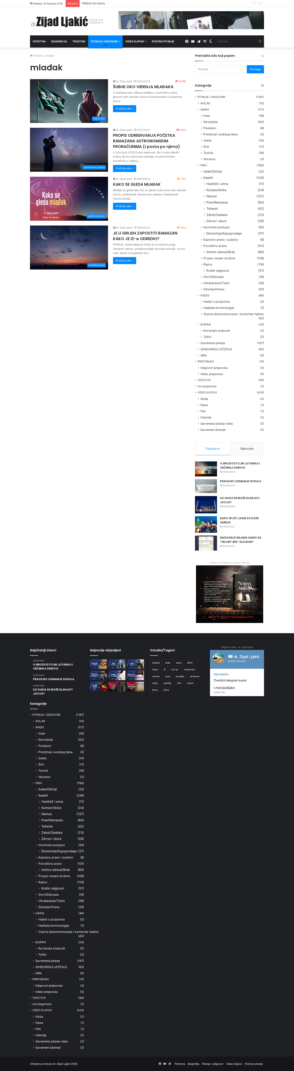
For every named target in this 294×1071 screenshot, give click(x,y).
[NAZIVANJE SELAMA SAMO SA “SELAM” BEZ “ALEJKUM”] (206, 543)
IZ (165, 669)
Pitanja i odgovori (104, 41)
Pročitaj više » (124, 108)
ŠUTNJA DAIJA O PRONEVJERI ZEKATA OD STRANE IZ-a (116, 3)
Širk (206, 147)
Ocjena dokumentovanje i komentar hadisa (233, 314)
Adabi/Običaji (212, 171)
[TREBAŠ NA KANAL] (135, 664)
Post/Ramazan (217, 202)
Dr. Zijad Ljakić (124, 81)
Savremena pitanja (212, 343)
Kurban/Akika (216, 190)
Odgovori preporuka (214, 367)
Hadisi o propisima (216, 301)
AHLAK (205, 103)
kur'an (174, 669)
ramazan (195, 676)
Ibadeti (208, 178)
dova (179, 662)
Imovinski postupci (216, 227)
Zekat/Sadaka (216, 215)
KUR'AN (205, 324)
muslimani (189, 669)
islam (155, 669)
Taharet (212, 209)
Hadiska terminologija (218, 308)
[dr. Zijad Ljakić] (67, 21)
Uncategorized (206, 386)
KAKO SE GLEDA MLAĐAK (137, 184)
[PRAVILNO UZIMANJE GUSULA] (206, 486)
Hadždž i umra (217, 184)
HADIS (204, 295)
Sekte (207, 140)
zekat (190, 683)
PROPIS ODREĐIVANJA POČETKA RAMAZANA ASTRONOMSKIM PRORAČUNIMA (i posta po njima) (146, 141)
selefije (167, 683)
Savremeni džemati (213, 429)
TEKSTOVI (204, 380)
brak (167, 662)
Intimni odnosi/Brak (220, 252)
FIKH (203, 165)
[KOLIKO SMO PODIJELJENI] (98, 664)
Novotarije (210, 122)
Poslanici (209, 128)
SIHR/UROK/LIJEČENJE (216, 349)
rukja (155, 683)
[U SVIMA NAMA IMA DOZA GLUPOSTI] (135, 686)
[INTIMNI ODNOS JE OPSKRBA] (135, 675)
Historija (205, 417)
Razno (207, 264)
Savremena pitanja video (216, 423)
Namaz (211, 196)
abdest (156, 662)
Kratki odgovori (217, 270)
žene (166, 689)
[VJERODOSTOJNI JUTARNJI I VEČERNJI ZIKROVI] (206, 468)
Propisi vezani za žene (219, 258)
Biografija (59, 41)
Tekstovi (78, 41)
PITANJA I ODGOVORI (211, 97)
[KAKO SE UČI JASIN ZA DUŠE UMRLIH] (206, 524)
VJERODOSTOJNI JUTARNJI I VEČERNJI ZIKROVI (240, 465)
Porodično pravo (215, 246)
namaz (156, 676)
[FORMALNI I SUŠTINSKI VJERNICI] (117, 686)
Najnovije (247, 448)
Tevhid (208, 153)
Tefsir (207, 337)
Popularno (212, 448)
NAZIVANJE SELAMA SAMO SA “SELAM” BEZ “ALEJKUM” (240, 540)
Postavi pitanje (163, 41)
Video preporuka (211, 374)
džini (190, 662)
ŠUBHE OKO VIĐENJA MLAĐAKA (143, 87)
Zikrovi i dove (216, 221)
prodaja (180, 676)
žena (155, 689)
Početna (39, 41)
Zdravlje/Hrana (213, 289)
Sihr (179, 683)
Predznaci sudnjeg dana (220, 134)
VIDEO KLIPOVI (207, 392)
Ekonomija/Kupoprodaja (224, 233)
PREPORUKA (205, 361)
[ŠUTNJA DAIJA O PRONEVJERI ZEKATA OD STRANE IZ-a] (98, 675)
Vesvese (209, 159)
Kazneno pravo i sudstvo (220, 240)
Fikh (203, 411)
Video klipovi (134, 41)
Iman (206, 116)
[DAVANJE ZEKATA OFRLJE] (117, 675)
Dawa (204, 405)
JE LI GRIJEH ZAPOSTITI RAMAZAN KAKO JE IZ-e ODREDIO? (145, 236)
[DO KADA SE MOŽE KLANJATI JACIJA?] (206, 505)
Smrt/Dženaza (213, 277)
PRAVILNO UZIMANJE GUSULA (240, 481)
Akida (204, 398)
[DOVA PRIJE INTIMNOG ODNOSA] (98, 686)
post (167, 676)
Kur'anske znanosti (216, 330)
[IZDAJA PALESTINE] (117, 664)
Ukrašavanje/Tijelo (216, 283)
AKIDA (204, 109)
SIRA (203, 355)
